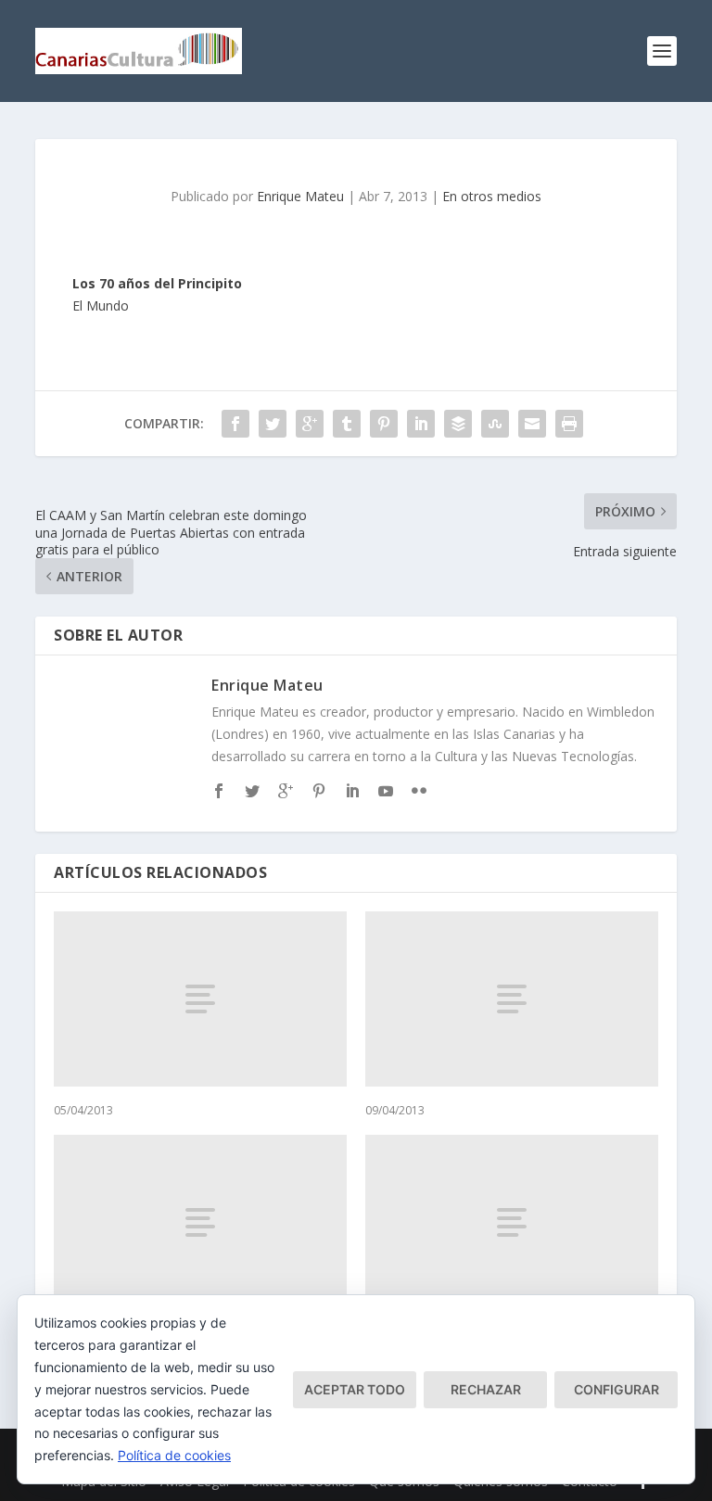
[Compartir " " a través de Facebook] (235, 423)
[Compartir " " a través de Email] (532, 423)
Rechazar (486, 1389)
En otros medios (491, 196)
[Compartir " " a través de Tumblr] (346, 423)
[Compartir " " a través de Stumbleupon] (495, 423)
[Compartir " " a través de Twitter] (272, 423)
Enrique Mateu (300, 196)
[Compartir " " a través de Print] (569, 423)
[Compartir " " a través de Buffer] (458, 423)
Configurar (616, 1389)
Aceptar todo (354, 1389)
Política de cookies (174, 1455)
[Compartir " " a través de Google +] (309, 423)
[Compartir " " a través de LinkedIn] (420, 423)
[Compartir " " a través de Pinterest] (383, 423)
